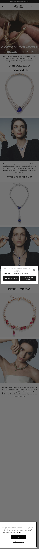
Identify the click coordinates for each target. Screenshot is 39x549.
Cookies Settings (18, 542)
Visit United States (11, 278)
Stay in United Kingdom (28, 278)
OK (18, 537)
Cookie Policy (30, 532)
